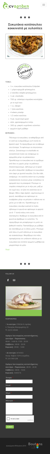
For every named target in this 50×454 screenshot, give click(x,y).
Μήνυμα (9, 400)
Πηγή (7, 250)
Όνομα (9, 377)
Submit (9, 427)
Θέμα (8, 393)
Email (8, 385)
